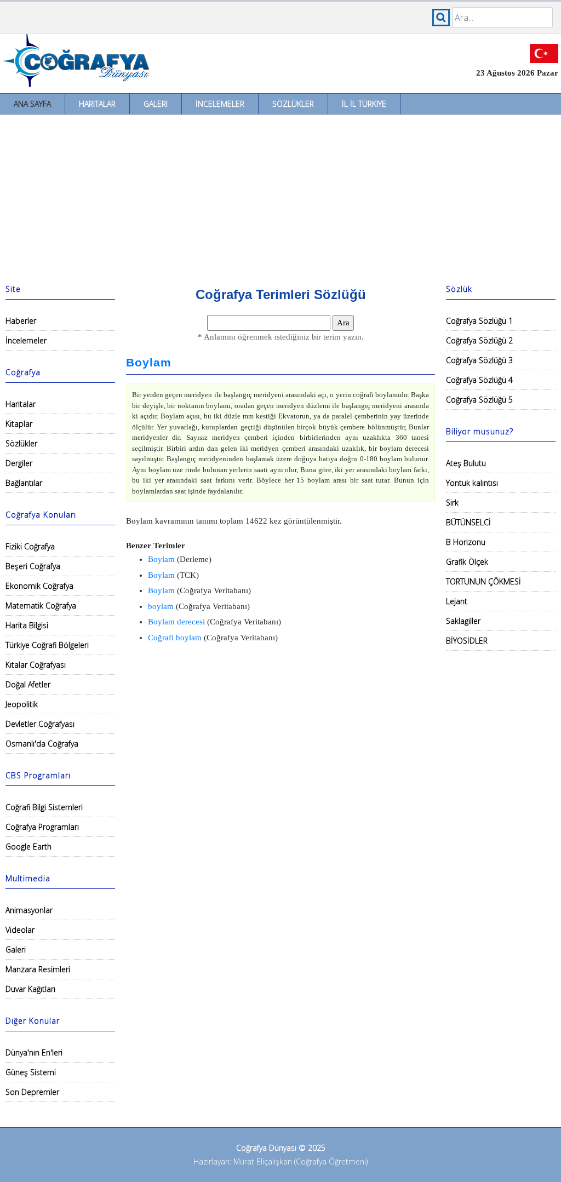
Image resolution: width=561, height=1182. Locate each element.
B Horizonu (465, 542)
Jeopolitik (21, 704)
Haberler (20, 320)
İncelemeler (220, 104)
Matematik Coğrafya (40, 605)
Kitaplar (18, 423)
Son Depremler (32, 1092)
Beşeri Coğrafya (32, 566)
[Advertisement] (280, 196)
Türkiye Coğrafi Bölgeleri (47, 645)
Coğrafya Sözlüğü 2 (479, 340)
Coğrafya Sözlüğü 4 (479, 380)
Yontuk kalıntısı (472, 483)
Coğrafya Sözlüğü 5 (479, 399)
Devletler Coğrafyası (40, 724)
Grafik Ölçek (467, 561)
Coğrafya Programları (42, 827)
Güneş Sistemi (30, 1072)
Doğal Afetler (27, 684)
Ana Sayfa (32, 104)
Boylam (148, 362)
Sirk (452, 502)
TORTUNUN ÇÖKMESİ (483, 581)
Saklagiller (463, 621)
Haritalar (97, 104)
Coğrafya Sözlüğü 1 (479, 320)
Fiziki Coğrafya (30, 546)
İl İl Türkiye (364, 104)
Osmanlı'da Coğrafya (41, 743)
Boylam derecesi (176, 621)
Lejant (456, 601)
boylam (161, 606)
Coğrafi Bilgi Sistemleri (44, 807)
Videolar (20, 930)
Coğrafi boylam (175, 637)
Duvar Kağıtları (30, 989)
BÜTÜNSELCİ (468, 522)
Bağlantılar (23, 483)
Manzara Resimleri (37, 969)
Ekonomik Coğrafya (39, 586)
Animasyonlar (29, 910)
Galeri (156, 104)
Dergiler (18, 463)
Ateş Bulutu (466, 463)
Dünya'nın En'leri (33, 1052)
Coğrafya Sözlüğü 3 (479, 360)
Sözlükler (293, 104)
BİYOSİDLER (467, 640)
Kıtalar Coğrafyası (35, 664)
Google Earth (28, 846)
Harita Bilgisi (26, 625)
